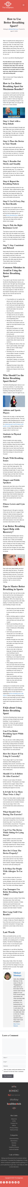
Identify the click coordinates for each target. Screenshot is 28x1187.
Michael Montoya (17, 974)
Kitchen (14, 1143)
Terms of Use (14, 1130)
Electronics (14, 1141)
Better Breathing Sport (12, 215)
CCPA (14, 1121)
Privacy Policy (14, 1127)
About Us (14, 1119)
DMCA (14, 1125)
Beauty (14, 1145)
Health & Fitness (14, 1147)
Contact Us (14, 1123)
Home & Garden (14, 1149)
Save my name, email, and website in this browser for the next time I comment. (14, 1070)
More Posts (16, 1024)
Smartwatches (14, 1138)
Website (15, 1026)
